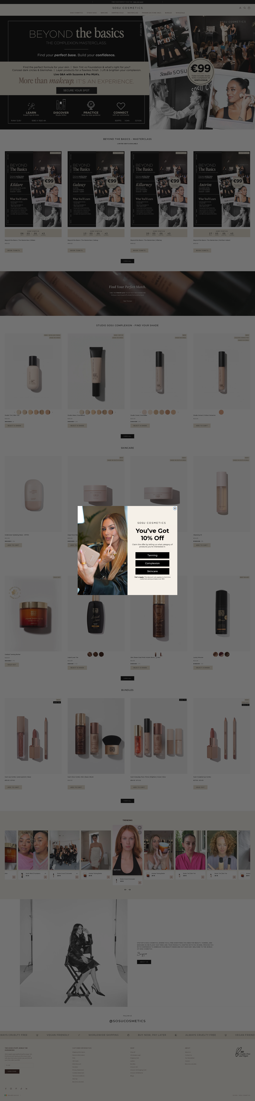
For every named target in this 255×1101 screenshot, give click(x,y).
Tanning (152, 555)
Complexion (152, 563)
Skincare (152, 571)
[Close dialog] (175, 508)
